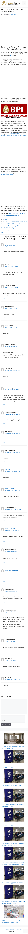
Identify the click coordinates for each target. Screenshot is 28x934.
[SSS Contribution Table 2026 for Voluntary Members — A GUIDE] (14, 873)
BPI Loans (21, 223)
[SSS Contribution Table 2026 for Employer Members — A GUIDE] (14, 757)
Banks (4, 219)
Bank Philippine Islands (17, 221)
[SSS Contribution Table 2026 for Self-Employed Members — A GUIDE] (14, 815)
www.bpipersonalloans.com (7, 174)
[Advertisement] (14, 32)
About (7, 929)
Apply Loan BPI (6, 221)
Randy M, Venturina (10, 528)
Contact (12, 929)
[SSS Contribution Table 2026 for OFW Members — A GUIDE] (14, 776)
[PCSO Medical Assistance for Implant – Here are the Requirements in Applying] (14, 912)
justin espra (8, 469)
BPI (11, 55)
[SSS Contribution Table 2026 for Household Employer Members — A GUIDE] (14, 834)
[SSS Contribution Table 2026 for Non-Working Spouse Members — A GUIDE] (14, 892)
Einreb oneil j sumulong (11, 570)
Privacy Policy (18, 929)
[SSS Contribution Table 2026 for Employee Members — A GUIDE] (14, 796)
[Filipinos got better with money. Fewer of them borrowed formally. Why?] (14, 739)
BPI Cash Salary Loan (12, 223)
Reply (4, 256)
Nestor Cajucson (9, 488)
